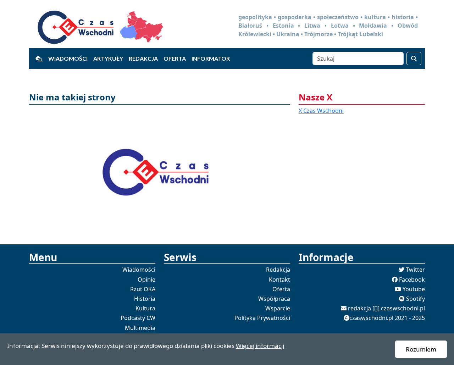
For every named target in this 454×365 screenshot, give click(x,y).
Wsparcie (277, 308)
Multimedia (140, 328)
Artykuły (108, 58)
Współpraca (274, 299)
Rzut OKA (142, 289)
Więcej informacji (260, 346)
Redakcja (143, 58)
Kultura (145, 308)
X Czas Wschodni (321, 111)
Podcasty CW (138, 318)
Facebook (412, 279)
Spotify (415, 299)
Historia (144, 299)
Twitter (415, 269)
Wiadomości (68, 58)
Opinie (146, 279)
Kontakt (279, 279)
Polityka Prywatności (262, 318)
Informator (211, 58)
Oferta (175, 58)
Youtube (414, 289)
